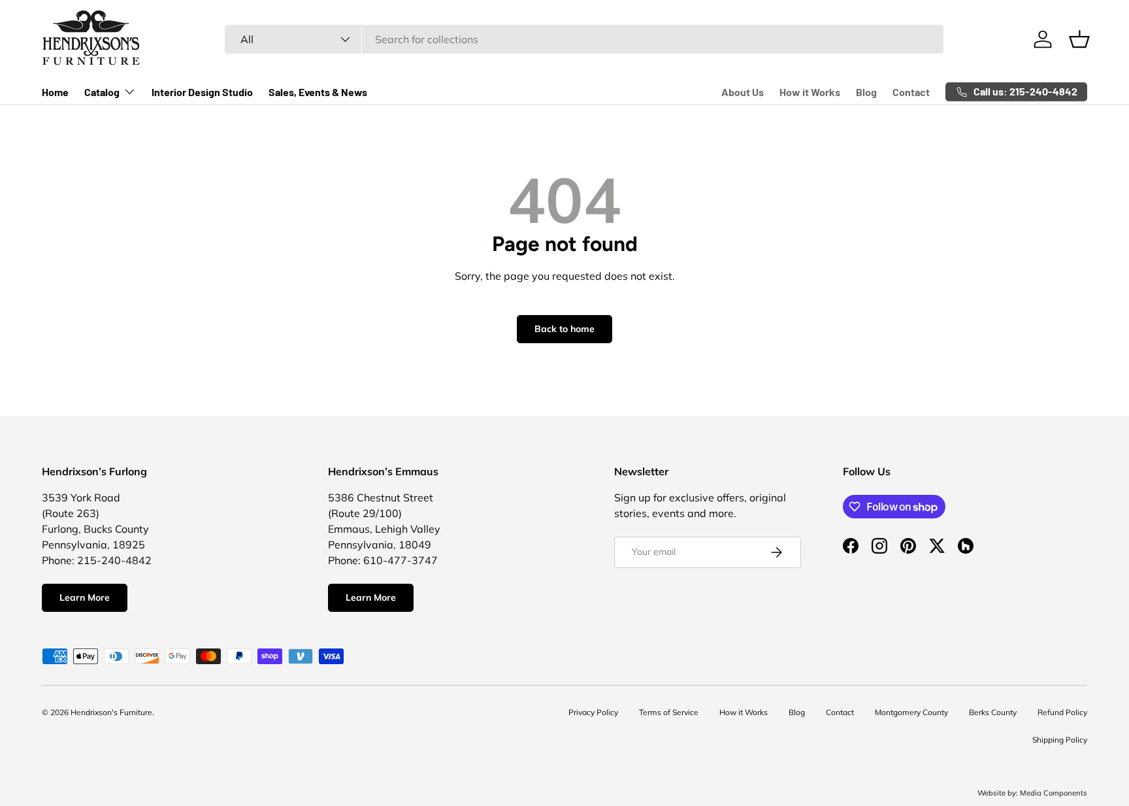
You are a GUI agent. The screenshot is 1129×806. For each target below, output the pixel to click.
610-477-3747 (400, 560)
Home (55, 92)
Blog (866, 92)
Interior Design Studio (202, 92)
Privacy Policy (593, 712)
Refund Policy (1062, 712)
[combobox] (584, 39)
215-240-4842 (114, 560)
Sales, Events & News (318, 92)
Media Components (1053, 793)
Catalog (102, 92)
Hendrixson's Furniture (111, 712)
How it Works (809, 92)
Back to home (564, 329)
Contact (911, 92)
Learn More (84, 597)
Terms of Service (668, 712)
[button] (1079, 39)
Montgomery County (911, 712)
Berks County (993, 712)
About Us (742, 92)
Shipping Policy (1059, 740)
